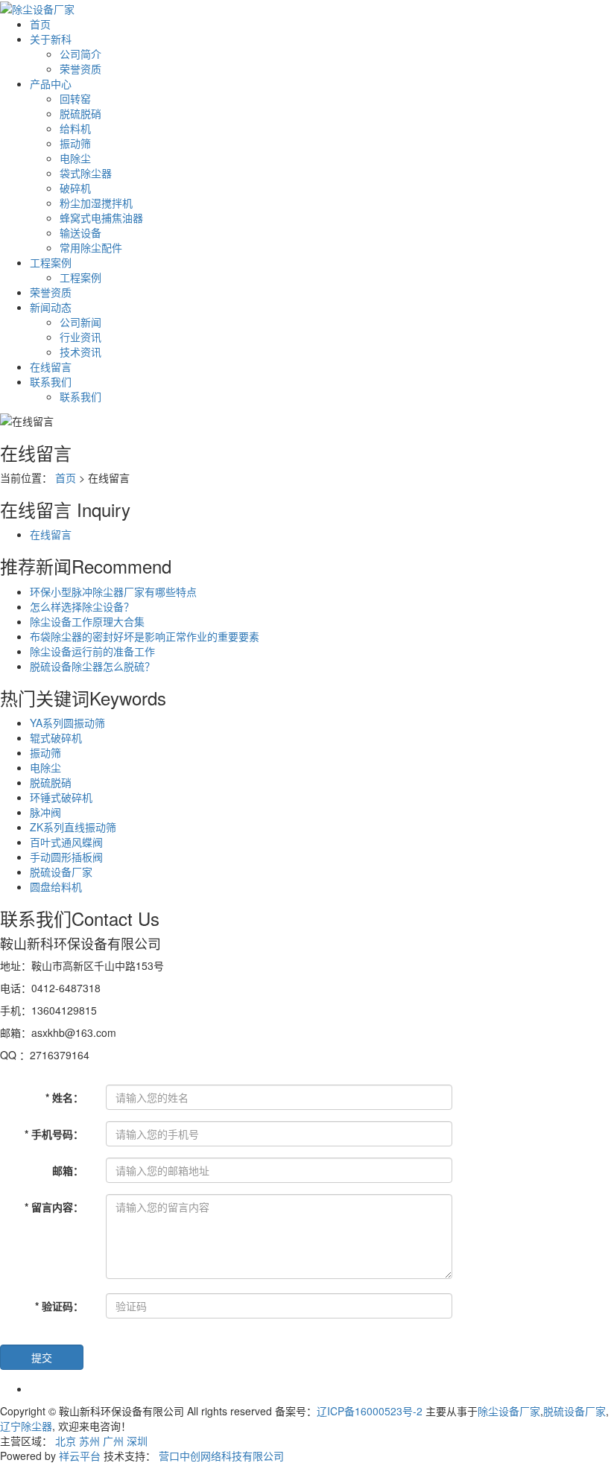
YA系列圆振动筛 (67, 722)
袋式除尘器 (86, 172)
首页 (40, 23)
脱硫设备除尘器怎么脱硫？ (92, 665)
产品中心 (51, 83)
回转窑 (75, 98)
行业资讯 (80, 336)
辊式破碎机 (56, 737)
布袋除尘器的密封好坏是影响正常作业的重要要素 (144, 636)
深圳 (137, 1440)
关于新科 (51, 38)
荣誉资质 (80, 68)
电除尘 (75, 157)
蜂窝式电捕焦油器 (101, 217)
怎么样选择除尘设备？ (82, 606)
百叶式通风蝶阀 (66, 841)
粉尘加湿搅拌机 (96, 202)
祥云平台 (80, 1455)
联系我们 (51, 381)
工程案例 (51, 262)
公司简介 (80, 53)
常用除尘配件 (91, 247)
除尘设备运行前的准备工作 (92, 651)
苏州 (89, 1440)
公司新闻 (80, 321)
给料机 (75, 128)
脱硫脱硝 (80, 113)
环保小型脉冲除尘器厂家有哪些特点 (113, 591)
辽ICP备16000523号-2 (369, 1410)
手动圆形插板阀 (66, 856)
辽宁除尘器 (26, 1425)
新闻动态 (51, 306)
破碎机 (75, 187)
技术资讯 (80, 351)
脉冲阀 (45, 812)
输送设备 (80, 232)
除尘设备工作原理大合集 (87, 621)
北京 (65, 1440)
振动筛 (75, 143)
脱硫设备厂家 (61, 871)
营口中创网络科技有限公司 (221, 1455)
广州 (113, 1440)
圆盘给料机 (56, 886)
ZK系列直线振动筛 (73, 826)
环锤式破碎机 (61, 797)
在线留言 (51, 366)
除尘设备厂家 (509, 1410)
